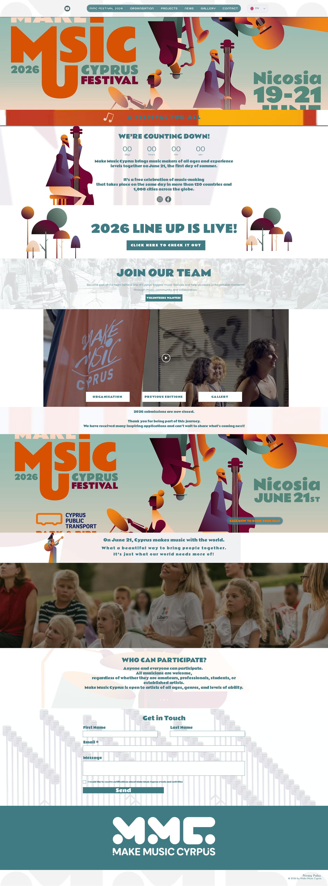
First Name (94, 727)
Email (89, 742)
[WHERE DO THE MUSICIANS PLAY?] (167, 699)
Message (92, 758)
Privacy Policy (312, 875)
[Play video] (166, 358)
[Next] (317, 678)
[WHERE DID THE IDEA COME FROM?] (160, 699)
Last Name (181, 727)
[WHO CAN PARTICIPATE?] (164, 700)
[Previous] (10, 678)
